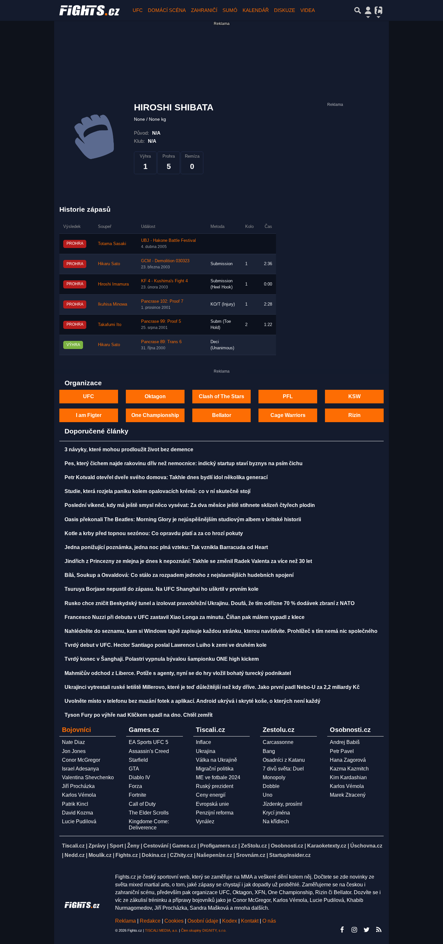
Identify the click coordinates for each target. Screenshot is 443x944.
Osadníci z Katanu (284, 760)
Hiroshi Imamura (113, 284)
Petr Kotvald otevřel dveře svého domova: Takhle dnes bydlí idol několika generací (166, 477)
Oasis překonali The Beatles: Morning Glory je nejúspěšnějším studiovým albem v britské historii (183, 519)
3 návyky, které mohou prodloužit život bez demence (129, 449)
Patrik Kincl (75, 804)
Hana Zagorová (348, 760)
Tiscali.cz (73, 845)
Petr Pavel (342, 751)
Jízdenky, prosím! (282, 804)
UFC (138, 10)
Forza (135, 786)
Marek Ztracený (347, 795)
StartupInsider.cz (290, 855)
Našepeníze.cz (214, 855)
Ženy (133, 845)
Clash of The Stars (221, 396)
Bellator (221, 415)
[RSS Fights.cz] (379, 930)
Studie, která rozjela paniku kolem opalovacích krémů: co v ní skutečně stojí (157, 491)
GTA (134, 768)
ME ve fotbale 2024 (218, 777)
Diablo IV (139, 777)
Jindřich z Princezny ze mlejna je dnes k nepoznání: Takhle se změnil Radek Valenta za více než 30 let (188, 561)
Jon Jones (74, 751)
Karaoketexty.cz (326, 845)
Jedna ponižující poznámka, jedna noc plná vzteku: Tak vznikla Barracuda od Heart (166, 547)
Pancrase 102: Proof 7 (162, 301)
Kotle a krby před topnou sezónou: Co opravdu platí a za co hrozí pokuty (154, 533)
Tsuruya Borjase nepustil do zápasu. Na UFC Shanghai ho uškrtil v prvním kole (161, 589)
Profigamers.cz (218, 845)
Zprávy (97, 845)
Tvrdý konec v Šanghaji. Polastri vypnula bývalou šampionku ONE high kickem (162, 659)
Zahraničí (204, 10)
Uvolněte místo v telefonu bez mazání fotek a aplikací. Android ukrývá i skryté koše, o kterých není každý (192, 701)
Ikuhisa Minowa (112, 304)
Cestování (155, 845)
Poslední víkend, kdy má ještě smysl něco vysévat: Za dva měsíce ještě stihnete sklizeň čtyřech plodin (190, 505)
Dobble (271, 786)
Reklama (125, 921)
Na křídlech (276, 821)
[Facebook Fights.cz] (342, 930)
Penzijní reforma (214, 812)
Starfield (138, 760)
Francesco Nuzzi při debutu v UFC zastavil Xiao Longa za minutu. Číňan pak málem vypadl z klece (185, 617)
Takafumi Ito (109, 324)
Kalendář (256, 10)
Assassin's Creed (149, 751)
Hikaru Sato (109, 264)
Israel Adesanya (80, 768)
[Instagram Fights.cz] (354, 930)
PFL (288, 396)
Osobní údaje (202, 921)
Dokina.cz (154, 855)
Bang (269, 751)
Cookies (174, 921)
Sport (116, 845)
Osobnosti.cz (287, 845)
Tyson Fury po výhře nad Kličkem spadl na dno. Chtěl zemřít (138, 715)
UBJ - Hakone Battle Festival (168, 240)
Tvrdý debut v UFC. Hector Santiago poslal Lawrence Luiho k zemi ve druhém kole (166, 645)
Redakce (150, 921)
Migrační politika (214, 768)
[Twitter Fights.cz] (366, 930)
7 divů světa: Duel (283, 768)
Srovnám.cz (250, 855)
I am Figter (89, 415)
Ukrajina (205, 751)
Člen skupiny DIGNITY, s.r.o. (203, 930)
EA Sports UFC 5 (148, 742)
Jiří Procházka (78, 786)
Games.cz (184, 845)
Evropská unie (212, 804)
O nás (269, 921)
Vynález (205, 821)
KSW (354, 396)
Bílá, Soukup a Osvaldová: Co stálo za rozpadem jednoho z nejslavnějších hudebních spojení (179, 575)
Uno (267, 795)
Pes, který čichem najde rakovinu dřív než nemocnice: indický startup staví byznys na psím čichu (184, 463)
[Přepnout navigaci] (368, 10)
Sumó (229, 10)
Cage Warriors (287, 415)
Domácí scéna (167, 10)
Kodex (230, 921)
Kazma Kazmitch (349, 768)
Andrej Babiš (345, 742)
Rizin (354, 415)
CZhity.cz (181, 855)
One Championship (155, 415)
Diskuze (284, 10)
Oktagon (155, 396)
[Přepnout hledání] (358, 10)
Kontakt (250, 921)
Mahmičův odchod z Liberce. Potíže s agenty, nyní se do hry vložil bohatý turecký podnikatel (178, 673)
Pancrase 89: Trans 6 (161, 342)
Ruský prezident (214, 786)
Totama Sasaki (112, 244)
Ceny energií (210, 795)
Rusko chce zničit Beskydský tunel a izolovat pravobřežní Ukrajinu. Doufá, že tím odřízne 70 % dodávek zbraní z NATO (209, 603)
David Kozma (77, 812)
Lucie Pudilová (79, 821)
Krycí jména (276, 812)
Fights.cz (126, 855)
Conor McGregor (81, 760)
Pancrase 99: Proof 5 (161, 321)
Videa (307, 10)
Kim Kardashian (348, 777)
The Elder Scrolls (149, 812)
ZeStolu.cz (254, 845)
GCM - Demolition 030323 (165, 261)
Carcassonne (278, 742)
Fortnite (137, 795)
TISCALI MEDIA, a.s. (161, 930)
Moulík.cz (100, 855)
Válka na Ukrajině (216, 760)
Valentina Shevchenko (88, 777)
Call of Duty (142, 804)
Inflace (203, 742)
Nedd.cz (75, 855)
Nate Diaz (73, 742)
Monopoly (274, 777)
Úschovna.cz (366, 845)
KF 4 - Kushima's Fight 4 (164, 281)
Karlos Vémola (79, 795)
